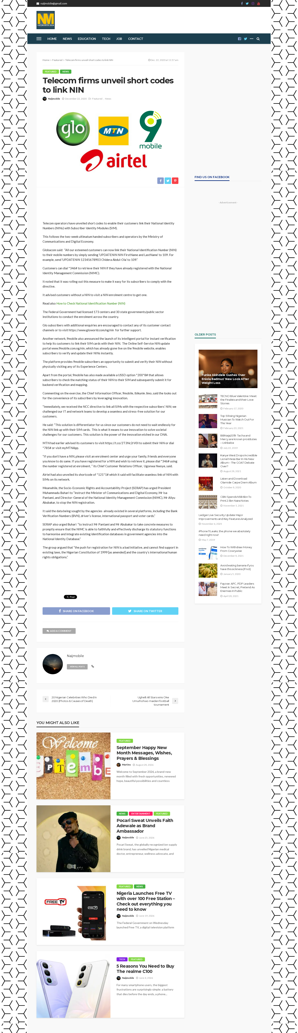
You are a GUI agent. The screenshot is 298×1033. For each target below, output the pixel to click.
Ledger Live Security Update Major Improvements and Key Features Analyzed (226, 516)
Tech (122, 959)
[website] (93, 666)
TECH (106, 38)
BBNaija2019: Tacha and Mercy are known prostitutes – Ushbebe (238, 439)
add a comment (61, 630)
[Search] (258, 38)
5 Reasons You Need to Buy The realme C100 (145, 969)
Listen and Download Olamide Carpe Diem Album (238, 480)
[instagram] (253, 3)
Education (87, 38)
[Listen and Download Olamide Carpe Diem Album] (206, 484)
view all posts (77, 667)
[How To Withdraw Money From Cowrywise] (208, 552)
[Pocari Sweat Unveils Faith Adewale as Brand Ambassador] (73, 838)
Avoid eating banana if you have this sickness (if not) (237, 567)
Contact (135, 38)
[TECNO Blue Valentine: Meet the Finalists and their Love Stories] (208, 401)
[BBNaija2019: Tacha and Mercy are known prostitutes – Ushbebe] (208, 441)
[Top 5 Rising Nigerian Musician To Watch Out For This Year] (208, 421)
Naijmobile (54, 98)
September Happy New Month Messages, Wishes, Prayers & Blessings (144, 753)
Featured (51, 71)
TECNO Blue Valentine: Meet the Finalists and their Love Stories (238, 399)
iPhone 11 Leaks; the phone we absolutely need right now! (224, 533)
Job (119, 38)
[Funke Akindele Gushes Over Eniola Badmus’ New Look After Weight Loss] (228, 369)
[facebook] (242, 3)
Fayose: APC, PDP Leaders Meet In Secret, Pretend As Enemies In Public (237, 587)
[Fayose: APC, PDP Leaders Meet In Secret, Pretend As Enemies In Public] (208, 589)
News (67, 38)
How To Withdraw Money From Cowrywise (236, 549)
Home (52, 38)
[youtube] (259, 3)
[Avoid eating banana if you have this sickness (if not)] (208, 571)
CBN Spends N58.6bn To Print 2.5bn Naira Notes (235, 498)
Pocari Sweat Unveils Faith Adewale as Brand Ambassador (145, 826)
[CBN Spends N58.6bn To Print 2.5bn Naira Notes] (208, 502)
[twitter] (247, 3)
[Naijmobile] (45, 20)
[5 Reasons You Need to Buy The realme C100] (73, 984)
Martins (126, 764)
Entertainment (140, 813)
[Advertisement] (110, 202)
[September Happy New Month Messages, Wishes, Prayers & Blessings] (73, 766)
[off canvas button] (38, 38)
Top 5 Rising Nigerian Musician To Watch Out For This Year (237, 419)
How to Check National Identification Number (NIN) (90, 303)
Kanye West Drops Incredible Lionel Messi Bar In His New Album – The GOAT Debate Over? (238, 461)
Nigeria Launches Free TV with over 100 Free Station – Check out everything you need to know (146, 901)
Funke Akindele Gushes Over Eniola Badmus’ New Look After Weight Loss (225, 379)
